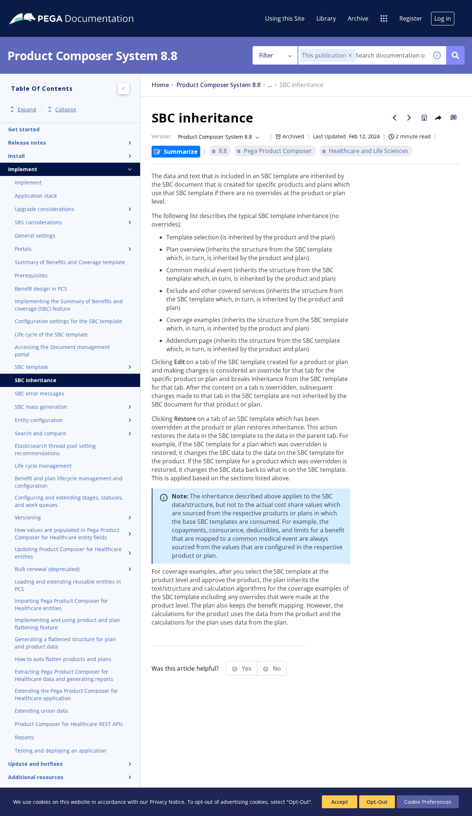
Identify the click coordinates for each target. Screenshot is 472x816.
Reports (24, 737)
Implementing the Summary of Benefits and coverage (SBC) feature (69, 305)
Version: (161, 136)
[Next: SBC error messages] (409, 117)
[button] (350, 55)
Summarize (181, 152)
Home (160, 85)
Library (326, 18)
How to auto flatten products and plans (63, 659)
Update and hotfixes (35, 763)
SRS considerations (38, 222)
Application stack (36, 195)
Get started (23, 129)
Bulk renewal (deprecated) (47, 569)
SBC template (31, 366)
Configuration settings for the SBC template (68, 321)
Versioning (28, 517)
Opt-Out (377, 801)
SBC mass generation (41, 406)
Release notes (27, 142)
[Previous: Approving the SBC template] (394, 117)
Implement (22, 169)
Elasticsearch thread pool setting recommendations (55, 449)
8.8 (223, 151)
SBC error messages (39, 393)
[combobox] (363, 55)
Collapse (65, 109)
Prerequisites (31, 275)
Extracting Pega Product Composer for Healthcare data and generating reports (64, 675)
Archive (358, 18)
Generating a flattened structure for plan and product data (65, 643)
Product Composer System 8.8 (218, 85)
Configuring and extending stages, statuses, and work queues (69, 501)
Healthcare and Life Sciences (368, 151)
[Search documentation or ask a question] (455, 55)
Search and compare (40, 433)
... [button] (270, 85)
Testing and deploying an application (61, 750)
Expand (27, 109)
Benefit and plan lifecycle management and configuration (68, 482)
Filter (266, 55)
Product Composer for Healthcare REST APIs (69, 723)
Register (410, 18)
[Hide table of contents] (123, 88)
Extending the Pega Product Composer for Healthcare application (66, 694)
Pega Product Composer (278, 151)
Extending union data (41, 710)
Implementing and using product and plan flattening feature (67, 623)
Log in (442, 18)
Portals (23, 248)
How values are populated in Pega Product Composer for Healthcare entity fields (67, 533)
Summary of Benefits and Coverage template (70, 262)
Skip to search (89, 8)
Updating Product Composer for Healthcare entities (68, 553)
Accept (339, 801)
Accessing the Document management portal (62, 350)
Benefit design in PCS (41, 288)
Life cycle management (43, 465)
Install (16, 155)
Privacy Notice (167, 801)
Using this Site (285, 18)
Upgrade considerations (44, 208)
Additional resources (35, 777)
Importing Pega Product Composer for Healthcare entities (61, 604)
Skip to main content (33, 8)
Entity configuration (39, 419)
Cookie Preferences (427, 801)
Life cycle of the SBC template (51, 334)
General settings (35, 235)
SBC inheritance (35, 380)
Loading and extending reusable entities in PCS (68, 585)
